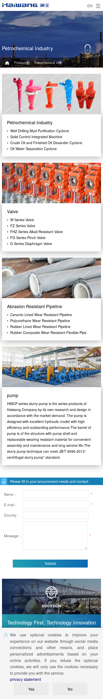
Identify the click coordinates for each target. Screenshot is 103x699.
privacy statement (25, 679)
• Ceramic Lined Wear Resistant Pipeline (39, 314)
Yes (31, 689)
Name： (10, 494)
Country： (12, 515)
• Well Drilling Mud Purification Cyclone (38, 130)
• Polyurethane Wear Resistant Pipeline (38, 320)
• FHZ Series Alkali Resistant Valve (35, 231)
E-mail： (11, 504)
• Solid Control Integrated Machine (34, 136)
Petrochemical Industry (49, 62)
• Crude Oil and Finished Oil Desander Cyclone (44, 142)
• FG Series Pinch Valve (26, 237)
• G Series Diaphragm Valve (29, 243)
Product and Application (23, 62)
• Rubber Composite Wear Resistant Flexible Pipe (46, 332)
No (70, 689)
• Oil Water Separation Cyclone (32, 148)
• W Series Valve (20, 219)
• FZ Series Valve (21, 225)
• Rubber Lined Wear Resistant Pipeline (38, 326)
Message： (13, 535)
